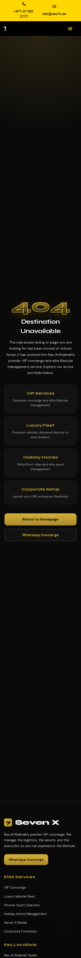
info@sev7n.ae (54, 14)
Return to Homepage (40, 519)
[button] (70, 28)
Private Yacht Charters (22, 905)
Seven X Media (15, 922)
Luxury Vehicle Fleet (19, 896)
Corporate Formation (20, 931)
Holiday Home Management (25, 914)
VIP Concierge (15, 887)
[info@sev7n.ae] (54, 6)
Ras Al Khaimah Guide (20, 955)
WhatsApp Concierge (40, 535)
